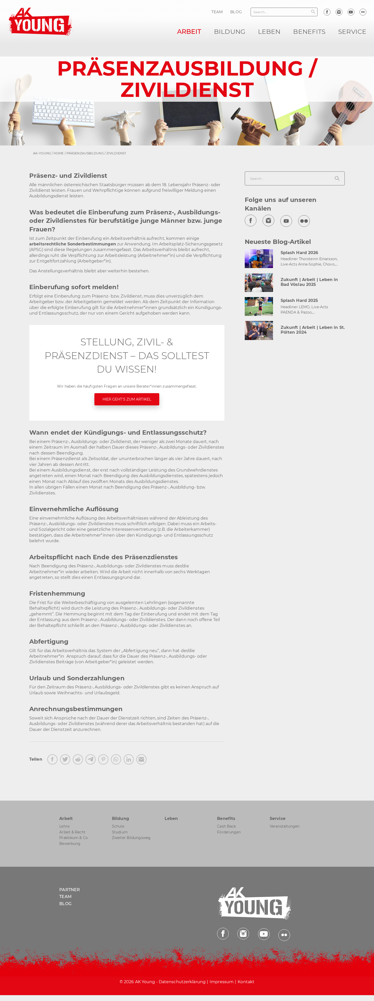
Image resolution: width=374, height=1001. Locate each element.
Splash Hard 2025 (299, 300)
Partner (69, 890)
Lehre (64, 826)
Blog (65, 903)
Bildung (229, 31)
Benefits (309, 31)
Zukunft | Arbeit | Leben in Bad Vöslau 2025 (309, 282)
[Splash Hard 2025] (259, 306)
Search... (260, 12)
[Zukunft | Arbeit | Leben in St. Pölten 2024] (259, 330)
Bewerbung (69, 843)
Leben (269, 31)
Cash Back (226, 826)
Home (59, 153)
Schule (118, 826)
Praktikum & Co (73, 838)
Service (352, 31)
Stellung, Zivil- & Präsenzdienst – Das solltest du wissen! (127, 355)
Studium (120, 832)
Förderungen (229, 832)
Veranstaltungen (285, 826)
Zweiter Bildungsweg (131, 838)
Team (65, 896)
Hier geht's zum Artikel (127, 399)
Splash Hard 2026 (299, 252)
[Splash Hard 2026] (259, 258)
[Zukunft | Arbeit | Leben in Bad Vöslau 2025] (259, 282)
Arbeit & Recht (72, 832)
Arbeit (189, 31)
